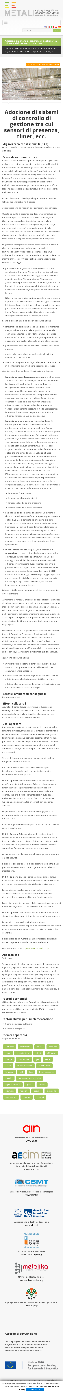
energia (9, 1059)
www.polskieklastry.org (31, 1280)
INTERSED (39, 1380)
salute (8, 1065)
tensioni (40, 1097)
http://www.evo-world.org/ (36, 948)
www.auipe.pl (31, 1305)
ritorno (42, 1084)
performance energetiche (30, 1078)
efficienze (51, 1053)
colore (40, 1046)
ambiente (10, 1046)
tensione (26, 1097)
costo (8, 1053)
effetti (38, 1053)
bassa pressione (46, 1072)
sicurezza (10, 1091)
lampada (9, 1072)
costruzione (25, 1046)
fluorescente (24, 1059)
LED (21, 1072)
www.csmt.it (32, 1194)
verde (47, 1059)
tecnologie (51, 1091)
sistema (37, 1091)
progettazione (23, 1053)
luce (31, 1072)
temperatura (11, 1097)
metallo (9, 1078)
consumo (53, 1046)
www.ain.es (31, 1140)
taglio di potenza (13, 1084)
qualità (30, 1084)
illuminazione (44, 1065)
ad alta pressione (24, 1065)
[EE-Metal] (31, 9)
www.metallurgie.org (31, 1254)
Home (8, 48)
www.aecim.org (31, 1169)
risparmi (23, 1091)
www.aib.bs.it (31, 1225)
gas (37, 1059)
